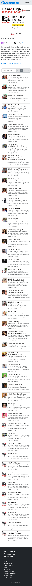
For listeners (9, 556)
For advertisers (10, 554)
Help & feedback (9, 563)
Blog (5, 568)
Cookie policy (8, 578)
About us (7, 561)
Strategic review (9, 572)
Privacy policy (8, 576)
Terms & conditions (10, 574)
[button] (26, 2)
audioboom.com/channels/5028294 (11, 63)
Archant (18, 33)
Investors (7, 570)
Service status (8, 565)
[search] (17, 70)
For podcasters (10, 551)
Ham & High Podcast (18, 18)
